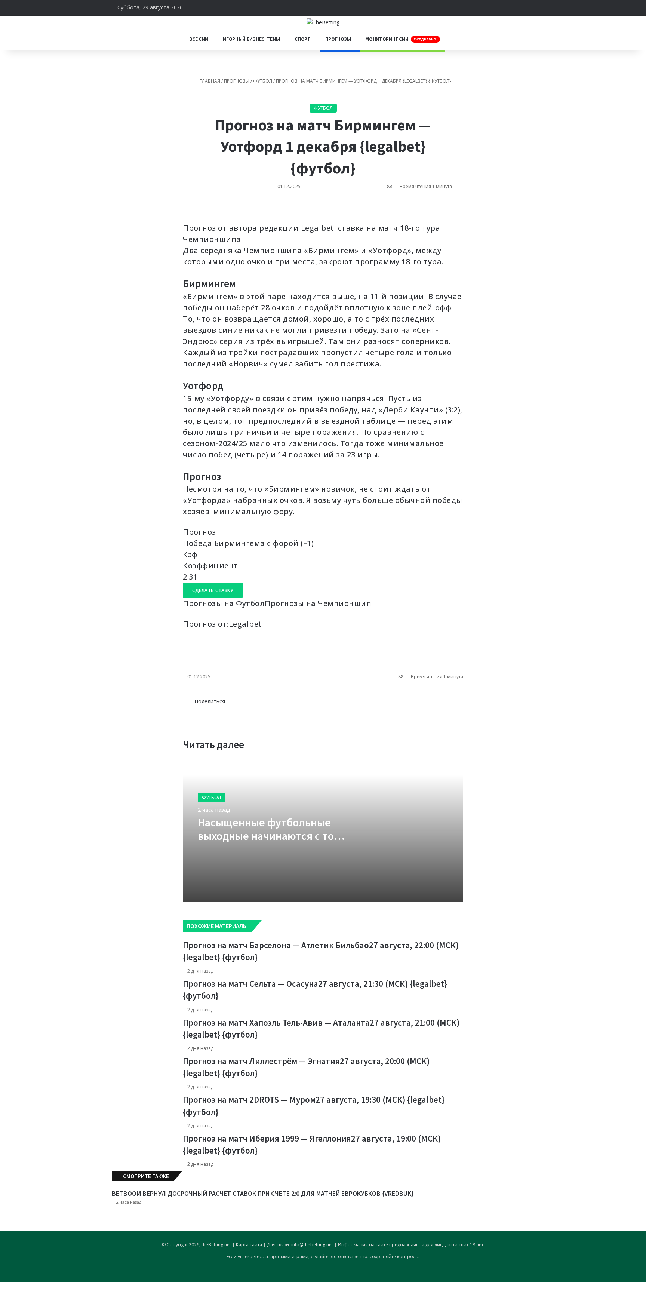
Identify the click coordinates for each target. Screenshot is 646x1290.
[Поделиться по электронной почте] (208, 209)
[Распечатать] (213, 209)
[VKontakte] (185, 209)
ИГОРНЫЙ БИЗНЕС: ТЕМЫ (251, 39)
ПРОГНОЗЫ (338, 39)
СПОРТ (303, 39)
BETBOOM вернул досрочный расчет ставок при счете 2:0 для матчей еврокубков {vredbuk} (262, 1193)
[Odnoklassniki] (191, 209)
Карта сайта (249, 1244)
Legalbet (245, 624)
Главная (209, 81)
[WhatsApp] (197, 209)
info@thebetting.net (312, 1244)
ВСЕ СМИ (198, 39)
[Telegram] (202, 209)
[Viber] (30, 1286)
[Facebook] (191, 709)
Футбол (262, 81)
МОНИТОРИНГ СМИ (401, 39)
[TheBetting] (323, 22)
